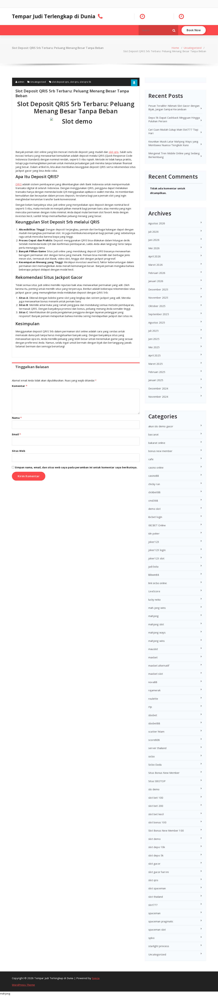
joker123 (153, 541)
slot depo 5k (155, 855)
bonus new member (160, 451)
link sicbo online (157, 583)
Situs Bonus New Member (164, 772)
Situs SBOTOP (157, 781)
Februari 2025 (156, 372)
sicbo (151, 756)
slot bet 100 (155, 797)
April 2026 (154, 256)
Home (175, 47)
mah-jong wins (157, 607)
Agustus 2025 (156, 322)
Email (16, 434)
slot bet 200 (155, 805)
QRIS (18, 184)
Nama (17, 417)
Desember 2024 (158, 388)
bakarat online (156, 442)
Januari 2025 (155, 380)
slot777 (153, 905)
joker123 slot (156, 558)
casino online (156, 467)
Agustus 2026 (156, 223)
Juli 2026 (153, 231)
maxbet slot (155, 673)
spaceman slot (157, 929)
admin (20, 81)
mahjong (153, 616)
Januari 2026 (155, 281)
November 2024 (158, 396)
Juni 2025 (153, 339)
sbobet (152, 715)
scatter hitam (156, 731)
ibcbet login (155, 517)
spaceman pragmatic (160, 921)
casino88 (153, 475)
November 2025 (158, 297)
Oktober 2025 (156, 306)
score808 (154, 740)
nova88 (152, 682)
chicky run (154, 484)
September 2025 (158, 314)
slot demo (154, 839)
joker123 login (157, 550)
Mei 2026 (154, 248)
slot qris (74, 81)
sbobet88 (154, 723)
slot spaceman (157, 888)
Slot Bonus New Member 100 (166, 830)
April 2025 (154, 355)
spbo (151, 938)
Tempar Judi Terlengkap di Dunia (53, 16)
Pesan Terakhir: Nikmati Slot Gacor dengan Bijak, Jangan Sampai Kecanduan (173, 107)
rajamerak (154, 690)
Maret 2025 (155, 363)
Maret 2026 (155, 264)
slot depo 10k (156, 847)
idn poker (154, 533)
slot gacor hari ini (158, 872)
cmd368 (153, 500)
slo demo (154, 789)
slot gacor (154, 863)
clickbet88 (154, 492)
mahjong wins (156, 641)
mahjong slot (156, 624)
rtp (150, 706)
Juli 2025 (153, 330)
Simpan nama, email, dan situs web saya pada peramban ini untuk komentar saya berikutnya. (76, 467)
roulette (153, 698)
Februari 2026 (156, 273)
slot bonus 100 (157, 822)
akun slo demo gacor (160, 426)
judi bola (153, 566)
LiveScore (154, 591)
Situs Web (18, 450)
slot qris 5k (85, 81)
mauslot (153, 649)
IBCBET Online (157, 525)
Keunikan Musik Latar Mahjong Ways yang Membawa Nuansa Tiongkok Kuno (173, 143)
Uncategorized (192, 47)
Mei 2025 (154, 347)
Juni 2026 (153, 239)
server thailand (157, 748)
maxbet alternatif (158, 665)
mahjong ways (157, 632)
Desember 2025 (158, 289)
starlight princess (158, 946)
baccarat (153, 434)
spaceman (154, 913)
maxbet (153, 657)
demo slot (154, 508)
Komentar (19, 386)
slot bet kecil (156, 814)
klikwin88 (153, 574)
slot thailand (155, 896)
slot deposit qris (60, 81)
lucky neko (154, 599)
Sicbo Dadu (155, 764)
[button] (174, 30)
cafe (150, 459)
